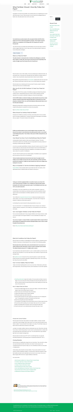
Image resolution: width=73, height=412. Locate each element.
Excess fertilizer (16, 167)
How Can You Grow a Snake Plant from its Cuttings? (54, 45)
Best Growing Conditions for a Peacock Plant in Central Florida (27, 360)
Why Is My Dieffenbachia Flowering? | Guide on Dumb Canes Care (27, 368)
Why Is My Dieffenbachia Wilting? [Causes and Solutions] (54, 31)
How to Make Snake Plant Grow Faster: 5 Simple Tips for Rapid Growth (55, 36)
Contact (54, 410)
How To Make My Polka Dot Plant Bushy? (23, 363)
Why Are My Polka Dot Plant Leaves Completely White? (25, 369)
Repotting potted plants (19, 279)
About (51, 410)
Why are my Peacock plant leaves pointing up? (24, 225)
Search (51, 16)
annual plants (31, 79)
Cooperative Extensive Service (25, 197)
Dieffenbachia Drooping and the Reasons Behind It (24, 371)
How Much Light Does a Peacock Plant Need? (24, 361)
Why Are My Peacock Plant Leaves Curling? (23, 366)
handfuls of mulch (17, 256)
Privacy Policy (58, 410)
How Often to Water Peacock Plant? (22, 109)
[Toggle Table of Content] (21, 53)
